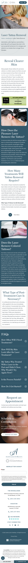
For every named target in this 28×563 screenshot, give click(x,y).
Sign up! (14, 484)
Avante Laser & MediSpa (8, 75)
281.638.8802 (7, 561)
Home (3, 38)
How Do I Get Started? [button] (11, 386)
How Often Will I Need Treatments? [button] (11, 341)
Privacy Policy (14, 536)
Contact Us (22, 561)
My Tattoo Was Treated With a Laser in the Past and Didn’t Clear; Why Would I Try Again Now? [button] (11, 367)
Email (3, 469)
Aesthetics (9, 38)
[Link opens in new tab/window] (10, 525)
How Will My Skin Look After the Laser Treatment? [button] (10, 352)
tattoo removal (11, 160)
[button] (3, 558)
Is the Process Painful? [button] (11, 379)
